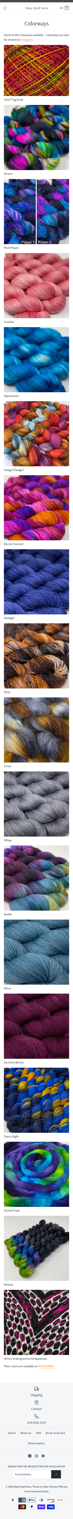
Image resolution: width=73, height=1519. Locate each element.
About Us (25, 1432)
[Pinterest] (43, 1455)
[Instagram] (36, 1455)
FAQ (38, 1432)
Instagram (27, 39)
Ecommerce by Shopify (36, 1491)
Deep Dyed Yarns (22, 1486)
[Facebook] (29, 1455)
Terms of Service (55, 1432)
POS (61, 1486)
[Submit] (56, 1474)
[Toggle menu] (5, 8)
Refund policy (36, 1443)
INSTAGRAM (46, 1366)
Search (12, 1432)
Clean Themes (50, 1486)
